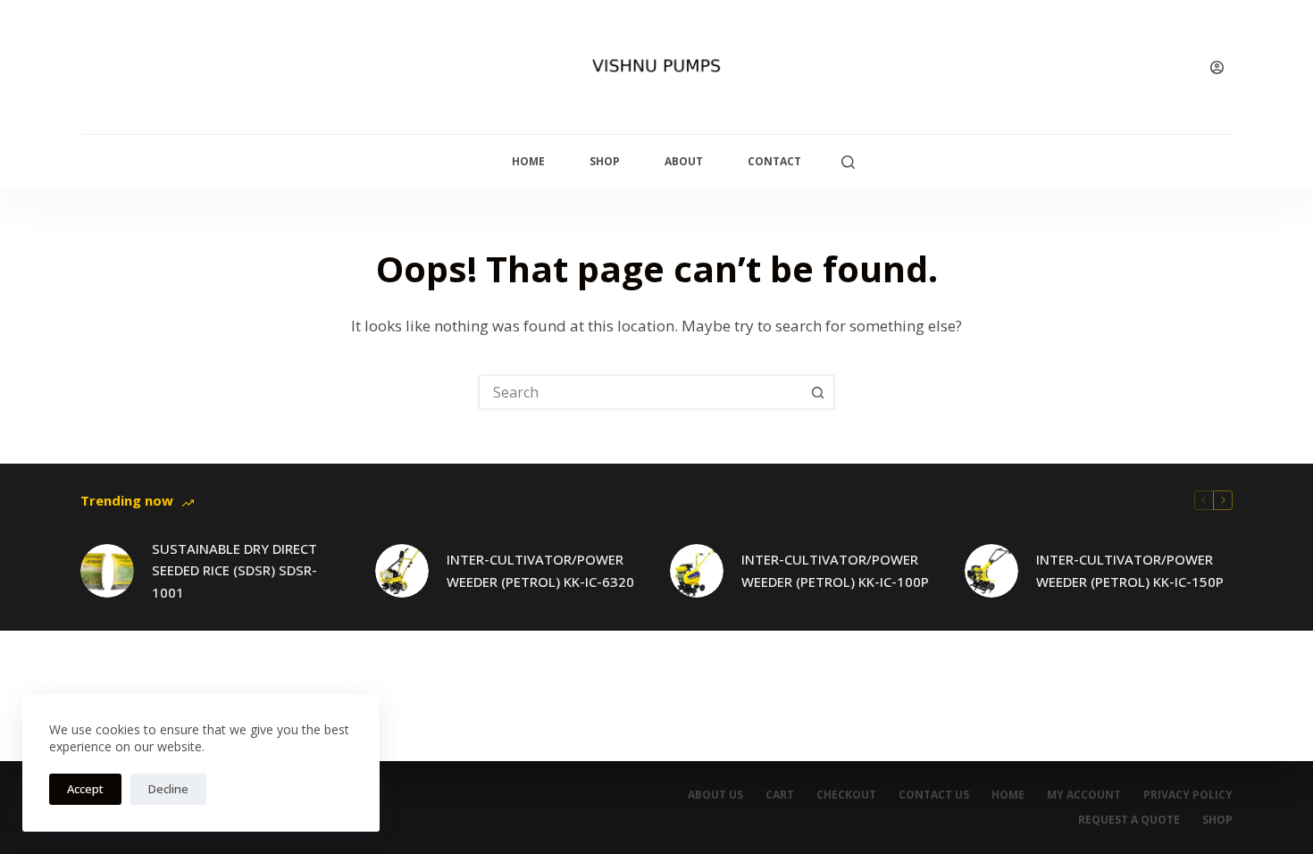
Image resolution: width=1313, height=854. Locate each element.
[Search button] (817, 392)
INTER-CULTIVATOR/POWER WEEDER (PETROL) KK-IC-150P (1130, 570)
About (684, 161)
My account (1084, 795)
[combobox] (640, 392)
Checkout (846, 795)
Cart (779, 795)
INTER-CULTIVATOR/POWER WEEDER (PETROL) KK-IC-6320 (540, 570)
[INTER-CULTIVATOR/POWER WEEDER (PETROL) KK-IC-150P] (991, 571)
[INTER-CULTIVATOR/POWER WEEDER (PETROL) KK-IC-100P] (696, 571)
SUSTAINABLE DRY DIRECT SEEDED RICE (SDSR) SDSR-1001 (234, 571)
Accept (85, 789)
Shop (605, 161)
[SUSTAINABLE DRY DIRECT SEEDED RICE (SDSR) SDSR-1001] (107, 571)
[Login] (1217, 67)
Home (528, 161)
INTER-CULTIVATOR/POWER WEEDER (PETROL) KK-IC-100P (835, 570)
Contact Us (934, 795)
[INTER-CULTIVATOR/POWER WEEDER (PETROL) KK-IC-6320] (402, 571)
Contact (774, 161)
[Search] (848, 162)
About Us (715, 795)
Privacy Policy (1188, 795)
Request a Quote (1129, 820)
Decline (168, 789)
